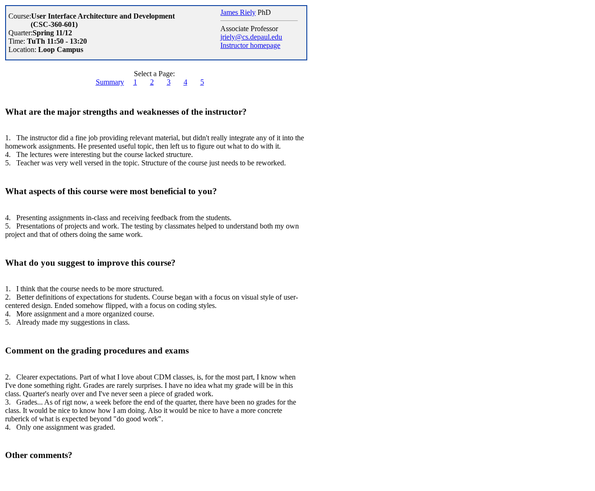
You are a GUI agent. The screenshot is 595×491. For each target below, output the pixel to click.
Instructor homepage (250, 45)
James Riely (238, 12)
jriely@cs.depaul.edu (251, 37)
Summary (110, 82)
